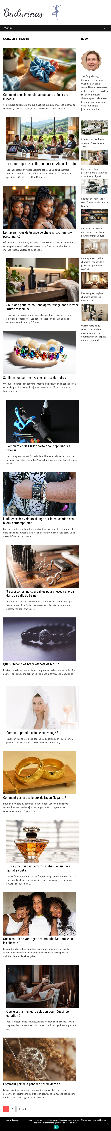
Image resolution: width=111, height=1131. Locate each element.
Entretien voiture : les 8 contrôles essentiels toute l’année (94, 202)
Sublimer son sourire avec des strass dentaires (34, 378)
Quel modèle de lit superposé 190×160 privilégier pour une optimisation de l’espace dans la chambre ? (93, 333)
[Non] (107, 1123)
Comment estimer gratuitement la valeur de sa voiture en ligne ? (94, 172)
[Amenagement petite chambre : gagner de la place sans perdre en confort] (94, 246)
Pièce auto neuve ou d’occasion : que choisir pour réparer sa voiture (93, 232)
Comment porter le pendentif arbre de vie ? (31, 1084)
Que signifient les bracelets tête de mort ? (31, 664)
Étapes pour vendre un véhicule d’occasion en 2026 (92, 143)
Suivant (22, 1109)
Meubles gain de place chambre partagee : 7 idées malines (92, 297)
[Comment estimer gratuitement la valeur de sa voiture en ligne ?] (94, 157)
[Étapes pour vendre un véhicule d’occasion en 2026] (94, 127)
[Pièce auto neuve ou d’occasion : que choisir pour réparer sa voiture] (94, 216)
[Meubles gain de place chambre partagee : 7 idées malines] (94, 280)
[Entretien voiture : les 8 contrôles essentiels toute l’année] (94, 186)
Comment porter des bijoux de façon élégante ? (34, 798)
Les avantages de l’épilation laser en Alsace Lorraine (41, 164)
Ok (56, 1127)
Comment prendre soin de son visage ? (32, 733)
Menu (9, 28)
